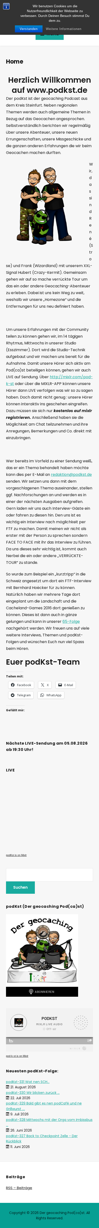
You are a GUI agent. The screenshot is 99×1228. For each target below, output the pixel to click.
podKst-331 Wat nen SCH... (28, 1081)
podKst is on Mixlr (16, 855)
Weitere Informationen (63, 29)
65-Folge (71, 621)
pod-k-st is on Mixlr (17, 1055)
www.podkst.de (57, 90)
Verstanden (29, 29)
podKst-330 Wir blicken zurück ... (33, 1092)
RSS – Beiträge (19, 1187)
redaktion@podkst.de (71, 474)
